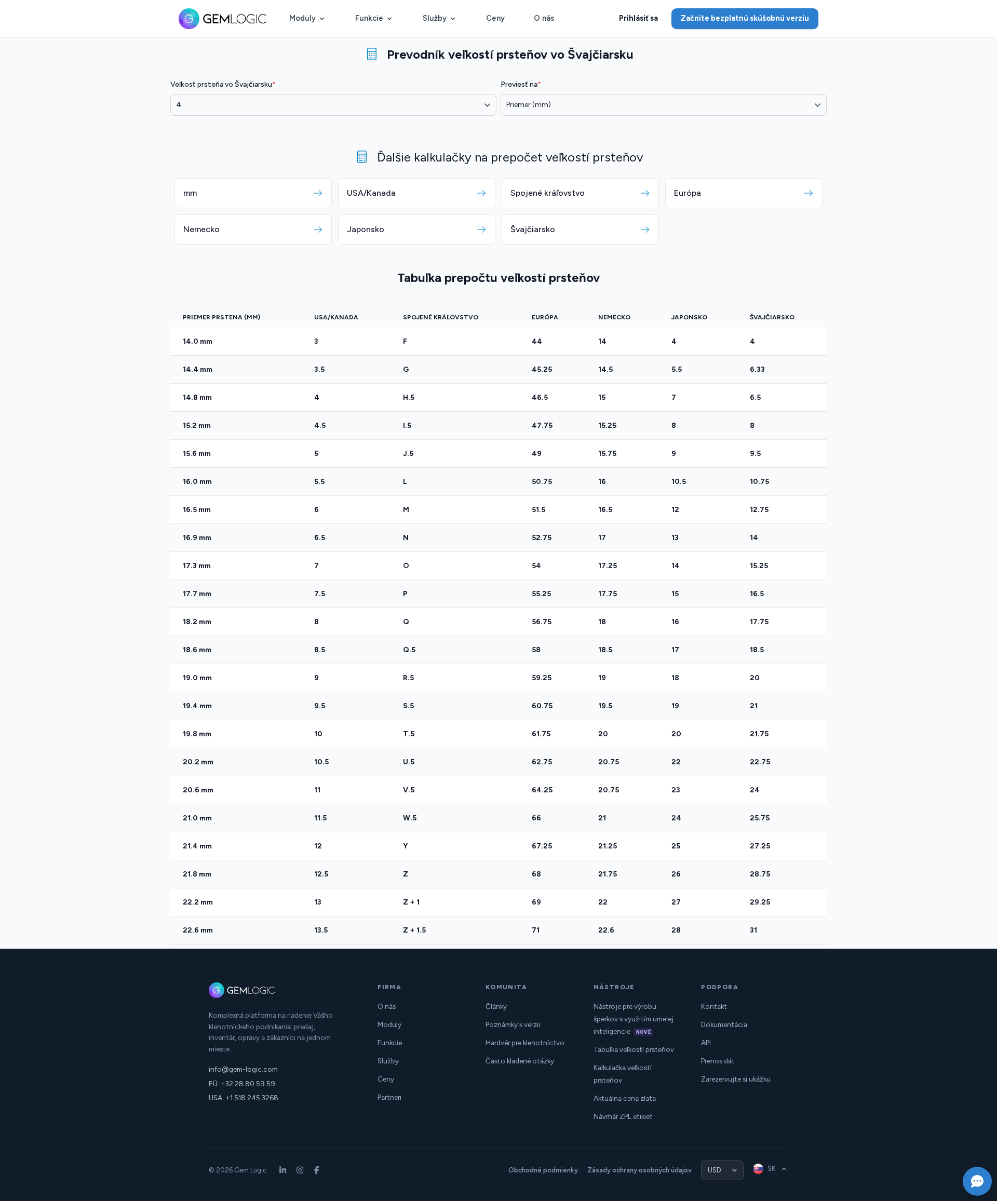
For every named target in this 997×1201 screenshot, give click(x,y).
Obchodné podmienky (543, 1170)
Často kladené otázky (520, 1061)
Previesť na (521, 84)
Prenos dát (718, 1061)
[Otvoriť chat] (977, 1181)
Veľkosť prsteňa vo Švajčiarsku (223, 84)
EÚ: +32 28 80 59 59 (242, 1083)
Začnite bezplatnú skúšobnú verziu (745, 18)
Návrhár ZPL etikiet (623, 1116)
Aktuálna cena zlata (625, 1098)
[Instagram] (300, 1171)
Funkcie (369, 18)
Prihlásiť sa (638, 18)
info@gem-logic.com (243, 1069)
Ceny (495, 18)
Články (496, 1006)
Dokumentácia (724, 1024)
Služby (435, 18)
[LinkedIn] (283, 1171)
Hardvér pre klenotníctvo (525, 1042)
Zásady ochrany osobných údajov (639, 1170)
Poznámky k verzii (513, 1024)
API (706, 1042)
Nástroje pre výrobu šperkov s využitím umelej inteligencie (633, 1018)
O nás (544, 18)
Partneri (389, 1097)
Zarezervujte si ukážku (736, 1079)
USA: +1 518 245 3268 (243, 1098)
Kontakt (714, 1006)
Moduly (302, 18)
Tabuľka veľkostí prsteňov (634, 1049)
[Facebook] (317, 1171)
